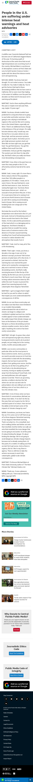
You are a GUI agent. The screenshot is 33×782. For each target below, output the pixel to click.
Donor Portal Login (9, 751)
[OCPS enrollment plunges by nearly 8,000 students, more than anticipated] (7, 556)
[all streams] (30, 780)
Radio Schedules (8, 713)
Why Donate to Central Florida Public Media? (16, 615)
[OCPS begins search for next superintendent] (7, 570)
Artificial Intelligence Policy (11, 732)
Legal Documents (8, 724)
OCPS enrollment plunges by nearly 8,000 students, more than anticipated (22, 557)
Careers (6, 716)
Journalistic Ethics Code (16, 648)
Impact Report (7, 758)
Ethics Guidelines (8, 728)
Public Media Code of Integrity (16, 669)
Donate (27, 2)
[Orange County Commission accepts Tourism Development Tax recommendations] (7, 540)
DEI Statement (8, 735)
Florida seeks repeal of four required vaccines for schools (22, 599)
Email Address (8, 517)
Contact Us (7, 720)
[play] (3, 780)
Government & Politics (21, 537)
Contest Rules (7, 743)
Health (16, 595)
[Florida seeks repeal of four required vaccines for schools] (7, 598)
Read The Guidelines (16, 653)
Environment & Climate (21, 579)
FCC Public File (7, 747)
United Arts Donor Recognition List (13, 755)
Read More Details (16, 675)
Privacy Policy (7, 739)
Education (17, 553)
